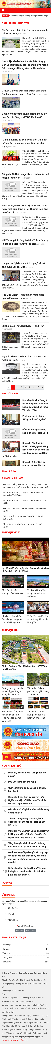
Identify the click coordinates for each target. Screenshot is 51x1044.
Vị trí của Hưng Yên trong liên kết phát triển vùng (36, 593)
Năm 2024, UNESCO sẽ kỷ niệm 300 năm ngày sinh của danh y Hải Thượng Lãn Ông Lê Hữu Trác (25, 209)
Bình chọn (19, 930)
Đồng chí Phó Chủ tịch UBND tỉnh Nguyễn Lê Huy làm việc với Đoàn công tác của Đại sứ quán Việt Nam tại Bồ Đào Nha (25, 450)
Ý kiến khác (13, 920)
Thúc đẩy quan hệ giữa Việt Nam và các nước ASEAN (23, 525)
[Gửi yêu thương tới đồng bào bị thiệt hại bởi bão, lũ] (11, 433)
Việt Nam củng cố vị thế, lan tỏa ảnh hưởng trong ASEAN (24, 509)
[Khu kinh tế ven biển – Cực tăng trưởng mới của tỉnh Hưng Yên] (13, 607)
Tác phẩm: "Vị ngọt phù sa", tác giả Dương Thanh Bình (38, 691)
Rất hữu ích (13, 908)
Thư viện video (11, 532)
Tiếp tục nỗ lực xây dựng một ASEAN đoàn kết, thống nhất (23, 517)
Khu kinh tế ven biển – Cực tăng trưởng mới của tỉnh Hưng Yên (13, 619)
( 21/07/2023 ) (30, 267)
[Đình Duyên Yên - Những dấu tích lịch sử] (13, 581)
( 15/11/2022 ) (30, 298)
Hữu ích (11, 914)
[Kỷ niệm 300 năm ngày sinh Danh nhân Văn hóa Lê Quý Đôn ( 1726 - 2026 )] (25, 552)
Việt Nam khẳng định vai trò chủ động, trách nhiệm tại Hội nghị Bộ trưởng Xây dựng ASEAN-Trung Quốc (26, 485)
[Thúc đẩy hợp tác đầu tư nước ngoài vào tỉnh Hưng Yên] (38, 607)
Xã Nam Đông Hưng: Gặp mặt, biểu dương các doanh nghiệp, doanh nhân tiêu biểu (26, 821)
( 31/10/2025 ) (7, 120)
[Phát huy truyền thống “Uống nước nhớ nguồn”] (11, 419)
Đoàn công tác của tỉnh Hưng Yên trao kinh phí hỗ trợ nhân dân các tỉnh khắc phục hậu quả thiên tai (27, 871)
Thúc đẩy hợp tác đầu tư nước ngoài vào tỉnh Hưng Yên (38, 619)
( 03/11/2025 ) (7, 71)
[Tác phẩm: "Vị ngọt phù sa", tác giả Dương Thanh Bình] (38, 679)
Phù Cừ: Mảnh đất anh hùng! (22, 781)
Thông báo (9, 471)
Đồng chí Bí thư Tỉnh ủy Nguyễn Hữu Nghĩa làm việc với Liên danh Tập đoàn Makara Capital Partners (27, 800)
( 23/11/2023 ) (21, 213)
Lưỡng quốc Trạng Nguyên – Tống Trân (23, 325)
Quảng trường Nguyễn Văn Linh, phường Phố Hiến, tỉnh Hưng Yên (13, 691)
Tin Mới (5, 16)
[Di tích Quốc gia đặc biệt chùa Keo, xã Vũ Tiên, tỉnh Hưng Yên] (25, 649)
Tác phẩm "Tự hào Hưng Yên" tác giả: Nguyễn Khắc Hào (36, 714)
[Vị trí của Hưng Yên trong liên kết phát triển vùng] (38, 581)
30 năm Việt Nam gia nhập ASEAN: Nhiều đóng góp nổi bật (25, 501)
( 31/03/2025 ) (12, 147)
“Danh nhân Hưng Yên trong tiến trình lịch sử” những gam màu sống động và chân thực (24, 143)
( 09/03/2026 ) (22, 34)
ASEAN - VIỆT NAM (12, 477)
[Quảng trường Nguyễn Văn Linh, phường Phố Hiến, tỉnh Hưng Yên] (13, 679)
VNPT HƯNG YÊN (20, 1040)
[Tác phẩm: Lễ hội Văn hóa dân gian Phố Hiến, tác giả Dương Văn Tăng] (13, 702)
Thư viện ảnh (10, 630)
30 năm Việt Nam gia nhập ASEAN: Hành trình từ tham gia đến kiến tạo (24, 493)
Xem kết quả (30, 930)
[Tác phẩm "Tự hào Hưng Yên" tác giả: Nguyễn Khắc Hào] (38, 702)
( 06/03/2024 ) (26, 178)
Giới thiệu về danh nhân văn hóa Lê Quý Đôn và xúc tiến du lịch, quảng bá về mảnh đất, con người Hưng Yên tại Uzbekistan (25, 65)
